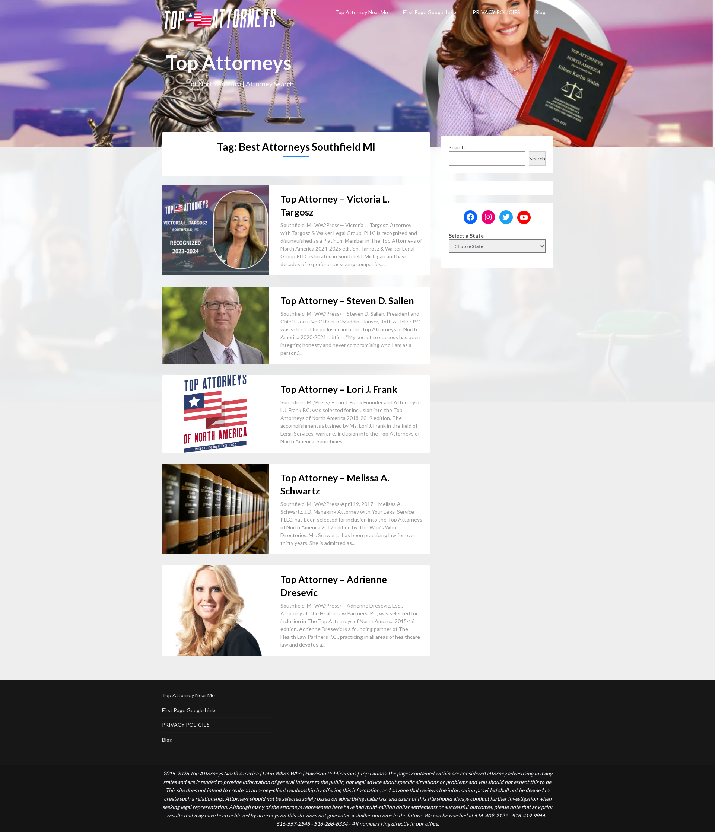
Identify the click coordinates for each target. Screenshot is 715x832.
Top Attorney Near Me (361, 12)
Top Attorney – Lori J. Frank (338, 389)
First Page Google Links (430, 12)
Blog (540, 12)
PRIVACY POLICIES (496, 12)
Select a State (466, 235)
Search (457, 147)
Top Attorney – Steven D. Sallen (347, 300)
